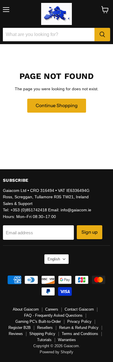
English (54, 259)
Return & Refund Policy (79, 327)
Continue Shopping (57, 105)
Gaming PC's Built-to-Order (38, 321)
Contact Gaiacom (79, 309)
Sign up (89, 232)
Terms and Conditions (80, 334)
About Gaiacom (26, 309)
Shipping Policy (42, 334)
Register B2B (19, 327)
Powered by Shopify (56, 352)
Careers (51, 309)
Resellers (45, 327)
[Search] (102, 34)
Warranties (67, 340)
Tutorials (44, 340)
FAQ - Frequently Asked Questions (53, 315)
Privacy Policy (79, 321)
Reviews (16, 334)
